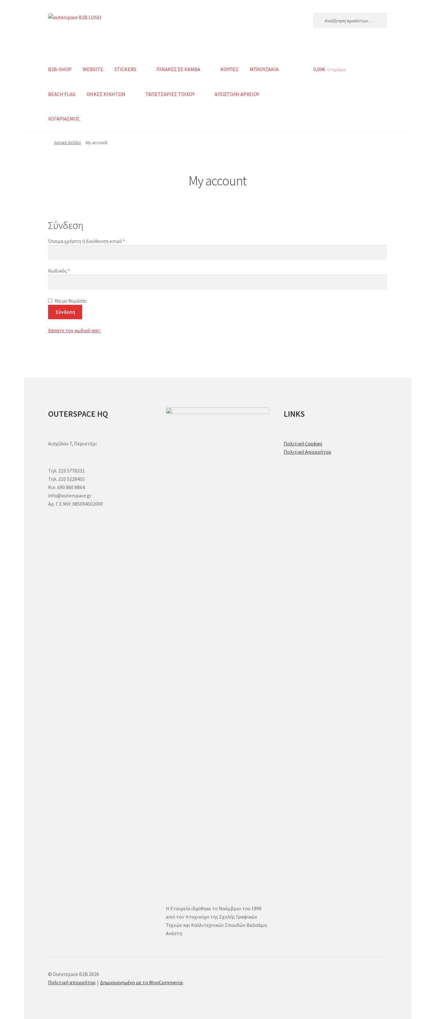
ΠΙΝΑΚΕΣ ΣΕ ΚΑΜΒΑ (178, 69)
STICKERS (125, 69)
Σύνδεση (65, 312)
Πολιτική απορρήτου (72, 982)
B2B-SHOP (60, 69)
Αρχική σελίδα (67, 142)
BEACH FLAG (61, 94)
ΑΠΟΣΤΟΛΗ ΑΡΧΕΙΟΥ (237, 94)
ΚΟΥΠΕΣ (229, 69)
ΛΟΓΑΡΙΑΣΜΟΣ (64, 118)
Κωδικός (71, 270)
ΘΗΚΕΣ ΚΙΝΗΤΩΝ (106, 94)
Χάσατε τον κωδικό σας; (74, 330)
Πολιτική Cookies (303, 443)
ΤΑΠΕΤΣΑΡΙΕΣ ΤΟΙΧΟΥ (170, 94)
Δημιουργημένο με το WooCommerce (141, 982)
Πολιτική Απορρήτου (307, 452)
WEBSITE (93, 69)
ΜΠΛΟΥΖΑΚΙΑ (264, 69)
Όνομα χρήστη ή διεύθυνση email (99, 241)
